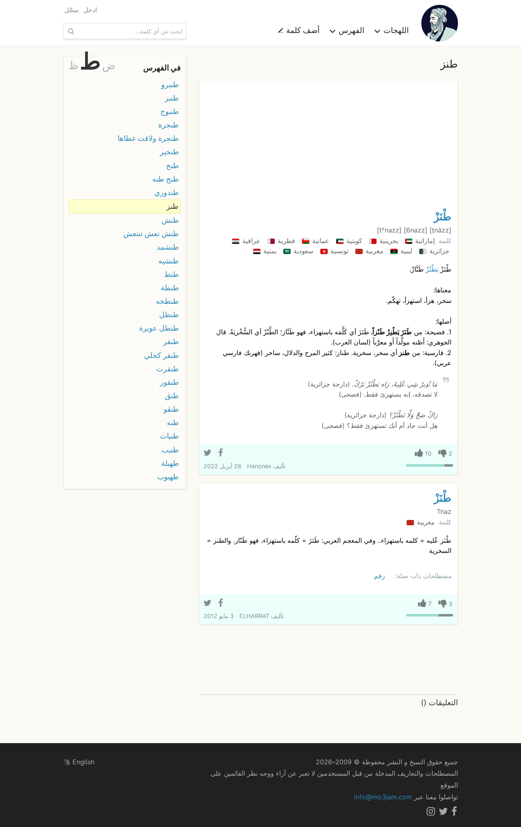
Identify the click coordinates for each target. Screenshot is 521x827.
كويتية (353, 241)
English (82, 762)
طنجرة (168, 125)
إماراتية (424, 241)
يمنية (268, 251)
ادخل (90, 10)
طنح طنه (165, 179)
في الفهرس (162, 67)
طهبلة (170, 463)
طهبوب (168, 476)
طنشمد (168, 247)
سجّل (71, 10)
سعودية (302, 251)
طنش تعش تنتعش (151, 233)
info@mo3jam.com (383, 797)
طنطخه (167, 301)
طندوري (166, 192)
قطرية (285, 241)
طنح (172, 165)
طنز (172, 206)
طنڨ (172, 395)
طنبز (172, 98)
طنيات (169, 436)
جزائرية (438, 251)
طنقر (171, 341)
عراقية (250, 241)
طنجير (169, 151)
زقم (379, 576)
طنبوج (169, 111)
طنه (173, 422)
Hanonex (259, 466)
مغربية (373, 251)
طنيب (170, 449)
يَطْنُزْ (432, 269)
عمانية (319, 241)
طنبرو (170, 84)
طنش (170, 220)
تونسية (338, 251)
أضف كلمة (302, 30)
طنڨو (171, 409)
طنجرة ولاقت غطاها (148, 138)
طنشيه (168, 261)
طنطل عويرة (159, 328)
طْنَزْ (442, 216)
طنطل (169, 314)
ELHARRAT (254, 615)
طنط (171, 274)
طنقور (169, 382)
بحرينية (387, 241)
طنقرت (167, 368)
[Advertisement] (328, 147)
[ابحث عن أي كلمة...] (70, 31)
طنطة (170, 287)
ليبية (405, 251)
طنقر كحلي (161, 355)
